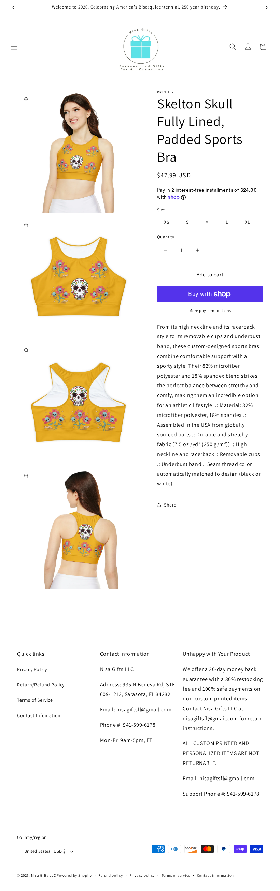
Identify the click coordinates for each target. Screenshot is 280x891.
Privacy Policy (32, 669)
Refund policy (110, 875)
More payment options (210, 310)
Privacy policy (142, 875)
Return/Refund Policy (41, 685)
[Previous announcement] (13, 7)
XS (166, 222)
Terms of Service (35, 700)
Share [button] (170, 505)
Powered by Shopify (74, 875)
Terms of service (176, 875)
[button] (14, 46)
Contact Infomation (39, 715)
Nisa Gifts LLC (43, 875)
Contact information (215, 875)
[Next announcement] (266, 7)
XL (247, 222)
